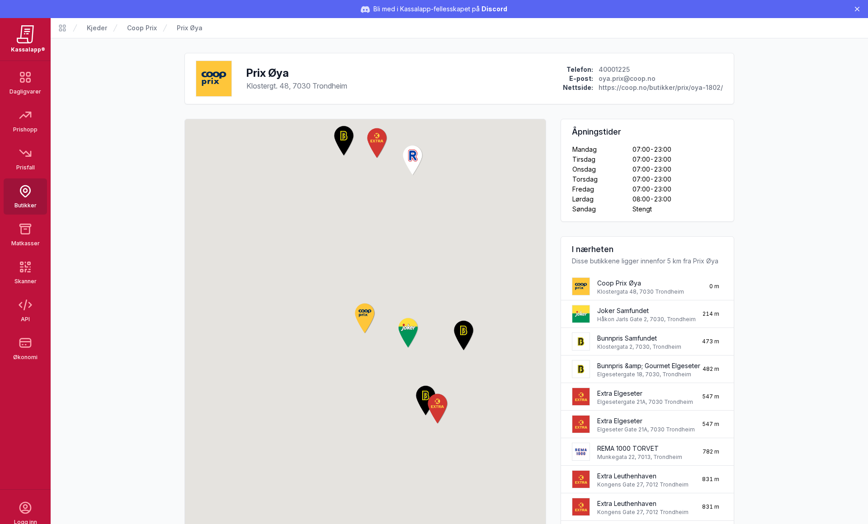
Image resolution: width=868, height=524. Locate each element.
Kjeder (97, 28)
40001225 (614, 69)
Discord (494, 9)
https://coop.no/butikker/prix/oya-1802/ (661, 87)
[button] (365, 318)
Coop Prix (142, 28)
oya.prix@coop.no (627, 78)
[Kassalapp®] (62, 28)
